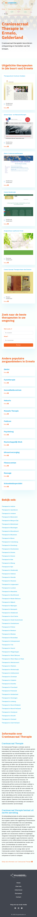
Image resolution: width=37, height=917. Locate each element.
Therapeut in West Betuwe (11, 655)
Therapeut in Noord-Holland (11, 708)
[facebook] (15, 908)
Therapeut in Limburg (9, 701)
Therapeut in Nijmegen (9, 606)
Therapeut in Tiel (7, 645)
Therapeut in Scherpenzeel (11, 641)
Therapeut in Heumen (9, 581)
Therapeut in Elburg (8, 563)
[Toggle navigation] (32, 4)
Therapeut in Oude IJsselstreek (12, 620)
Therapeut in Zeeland (9, 719)
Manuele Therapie (11, 411)
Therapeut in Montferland (10, 595)
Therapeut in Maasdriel (9, 591)
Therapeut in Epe (7, 567)
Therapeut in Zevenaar (9, 677)
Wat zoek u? (8, 329)
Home (3, 9)
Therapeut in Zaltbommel (10, 673)
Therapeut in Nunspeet (9, 609)
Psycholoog (9, 431)
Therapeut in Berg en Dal (10, 521)
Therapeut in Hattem (9, 574)
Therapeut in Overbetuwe (10, 623)
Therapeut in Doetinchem (10, 549)
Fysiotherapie (9, 380)
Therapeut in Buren (8, 538)
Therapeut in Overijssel (9, 712)
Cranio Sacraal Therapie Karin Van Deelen (17, 270)
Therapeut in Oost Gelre (10, 616)
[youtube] (18, 908)
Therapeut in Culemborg (10, 542)
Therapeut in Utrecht (9, 716)
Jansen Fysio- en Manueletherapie (15, 115)
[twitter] (21, 908)
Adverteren (18, 890)
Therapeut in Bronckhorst (10, 531)
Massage (7, 473)
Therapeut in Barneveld (9, 517)
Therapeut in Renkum (9, 630)
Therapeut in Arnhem (9, 513)
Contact (18, 897)
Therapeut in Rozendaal (10, 638)
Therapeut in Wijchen (9, 666)
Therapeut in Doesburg (9, 545)
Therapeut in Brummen (9, 535)
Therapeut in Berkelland (10, 524)
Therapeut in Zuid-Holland (10, 723)
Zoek (19, 345)
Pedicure (7, 421)
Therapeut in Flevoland (9, 687)
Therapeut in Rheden (9, 634)
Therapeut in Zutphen (9, 680)
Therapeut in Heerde (9, 577)
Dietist (6, 369)
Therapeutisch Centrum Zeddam (14, 76)
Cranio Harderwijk (10, 192)
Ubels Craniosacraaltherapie (13, 153)
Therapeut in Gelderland (10, 694)
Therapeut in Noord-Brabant (11, 705)
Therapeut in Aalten (8, 506)
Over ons (18, 886)
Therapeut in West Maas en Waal (13, 659)
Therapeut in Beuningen (10, 528)
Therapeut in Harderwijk (10, 570)
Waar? (6, 336)
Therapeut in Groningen (9, 698)
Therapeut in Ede (7, 560)
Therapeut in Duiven (8, 556)
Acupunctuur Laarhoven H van (13, 231)
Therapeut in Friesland (9, 691)
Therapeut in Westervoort (10, 662)
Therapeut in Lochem (9, 588)
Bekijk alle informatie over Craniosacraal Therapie (16, 862)
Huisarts (7, 400)
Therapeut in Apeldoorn (10, 510)
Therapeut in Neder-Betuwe (11, 599)
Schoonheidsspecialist (13, 483)
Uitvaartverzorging (11, 452)
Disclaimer (18, 893)
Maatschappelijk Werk (13, 442)
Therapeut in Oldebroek (10, 613)
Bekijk (5, 108)
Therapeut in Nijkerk (8, 602)
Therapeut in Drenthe (9, 684)
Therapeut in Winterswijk (10, 670)
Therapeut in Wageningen (10, 652)
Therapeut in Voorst (8, 648)
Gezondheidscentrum (12, 390)
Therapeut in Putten (8, 627)
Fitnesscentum (10, 463)
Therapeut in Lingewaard (10, 584)
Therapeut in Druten (8, 552)
